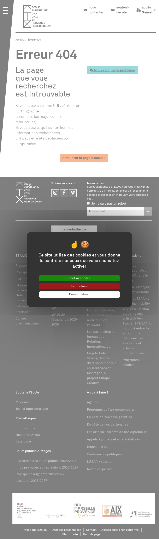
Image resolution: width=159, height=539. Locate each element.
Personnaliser (79, 294)
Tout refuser (79, 286)
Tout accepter (79, 278)
